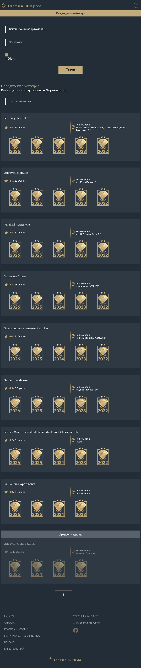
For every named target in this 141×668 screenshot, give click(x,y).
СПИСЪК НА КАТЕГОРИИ (86, 622)
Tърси (70, 69)
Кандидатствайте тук (70, 13)
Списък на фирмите (85, 616)
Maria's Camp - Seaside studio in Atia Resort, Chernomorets (41, 432)
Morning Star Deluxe (17, 118)
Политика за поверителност (22, 635)
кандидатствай (14, 648)
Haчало (9, 616)
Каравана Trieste (15, 276)
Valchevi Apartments (17, 224)
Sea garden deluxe (16, 380)
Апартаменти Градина (19, 543)
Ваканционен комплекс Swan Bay (26, 328)
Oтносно (10, 622)
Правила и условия (16, 629)
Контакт (9, 642)
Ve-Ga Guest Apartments (19, 484)
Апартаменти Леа (16, 173)
